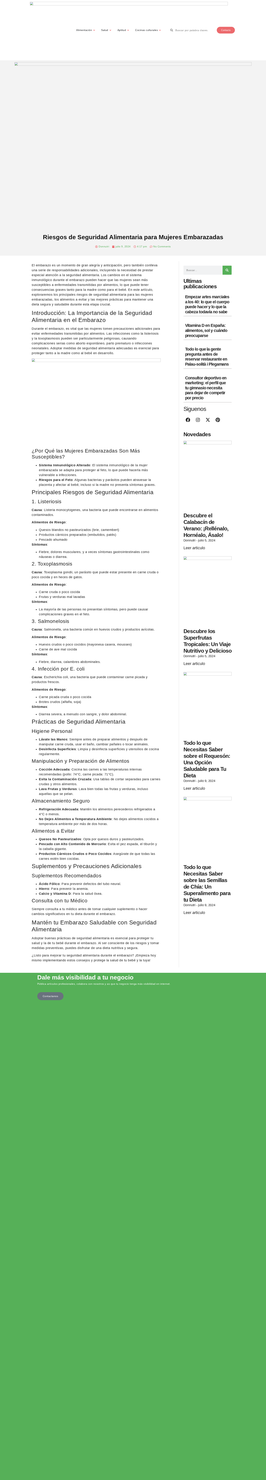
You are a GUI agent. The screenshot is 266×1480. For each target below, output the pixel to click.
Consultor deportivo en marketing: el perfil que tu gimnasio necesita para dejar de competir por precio (206, 388)
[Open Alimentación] (94, 30)
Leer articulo (194, 548)
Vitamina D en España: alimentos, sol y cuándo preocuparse (206, 330)
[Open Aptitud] (128, 30)
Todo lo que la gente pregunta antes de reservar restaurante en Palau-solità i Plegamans (207, 357)
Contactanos (50, 996)
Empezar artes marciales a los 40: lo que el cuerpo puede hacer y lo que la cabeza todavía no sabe (207, 304)
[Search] (227, 270)
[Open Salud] (110, 30)
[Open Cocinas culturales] (160, 30)
